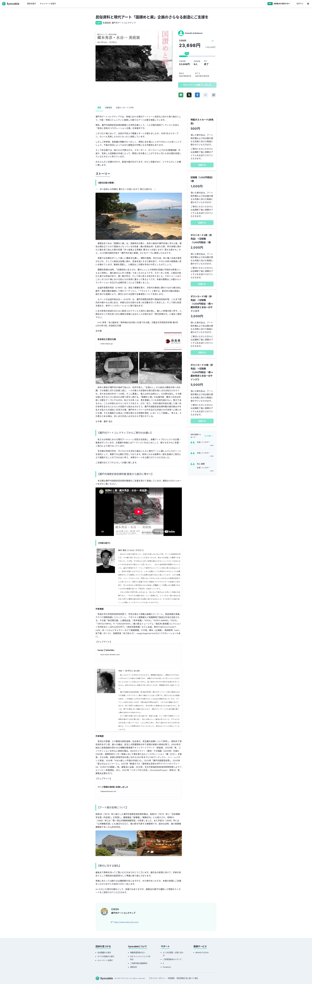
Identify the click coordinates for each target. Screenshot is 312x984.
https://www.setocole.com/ (126, 922)
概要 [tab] (99, 108)
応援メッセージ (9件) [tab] (125, 108)
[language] (308, 4)
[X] (189, 95)
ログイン (300, 4)
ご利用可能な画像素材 (138, 963)
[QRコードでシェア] (213, 95)
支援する (202, 165)
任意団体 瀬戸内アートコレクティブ (119, 23)
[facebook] (197, 95)
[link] (205, 95)
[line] (180, 95)
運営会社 (133, 967)
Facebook (167, 967)
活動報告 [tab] (108, 108)
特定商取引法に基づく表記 (187, 978)
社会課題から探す (104, 953)
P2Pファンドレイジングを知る (140, 957)
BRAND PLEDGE (202, 953)
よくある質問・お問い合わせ (173, 954)
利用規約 (171, 978)
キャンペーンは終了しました (197, 85)
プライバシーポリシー (157, 978)
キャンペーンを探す (105, 960)
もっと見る (208, 436)
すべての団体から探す (106, 956)
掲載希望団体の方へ (138, 953)
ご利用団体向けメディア (172, 959)
